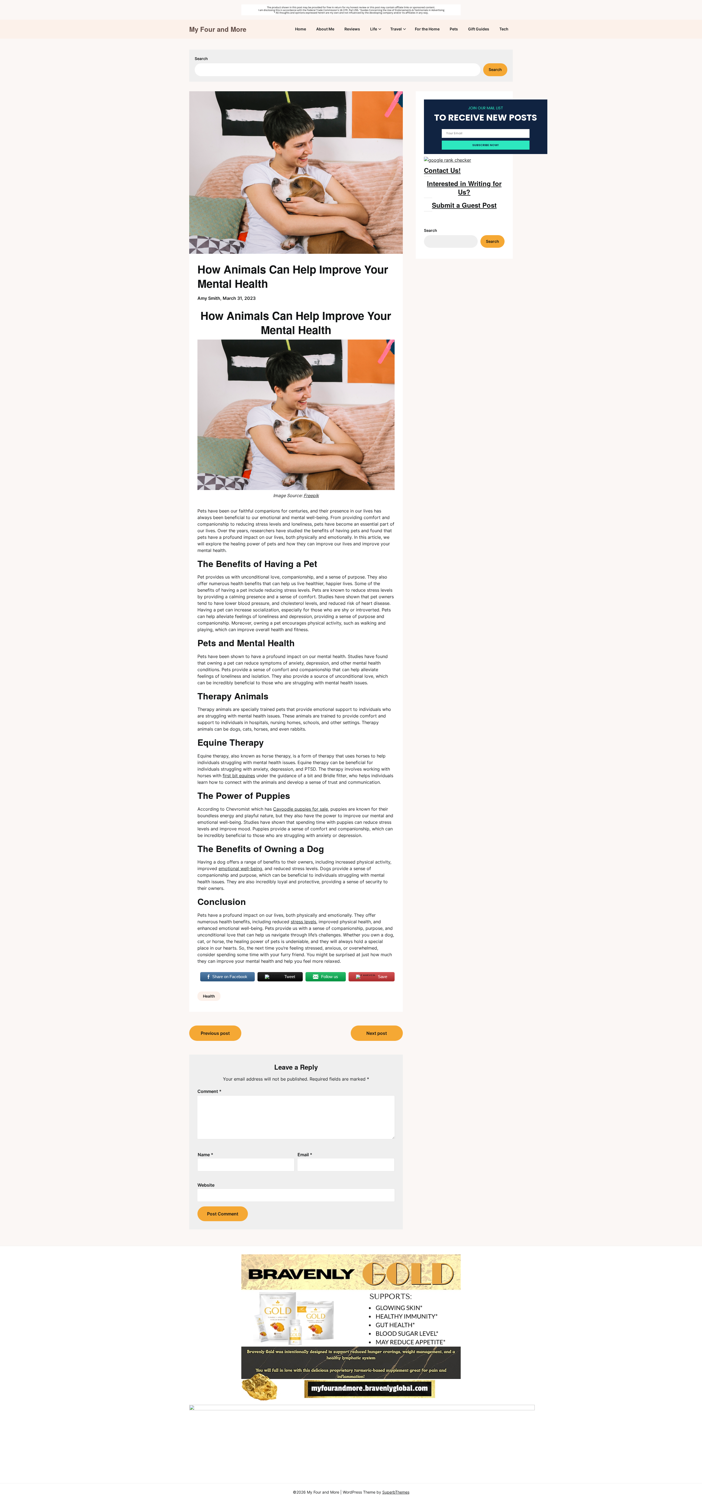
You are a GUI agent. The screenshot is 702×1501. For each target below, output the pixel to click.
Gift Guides (478, 29)
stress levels (303, 921)
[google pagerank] (447, 160)
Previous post (215, 1033)
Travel (396, 29)
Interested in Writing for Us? (464, 187)
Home (300, 29)
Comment (209, 1091)
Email (305, 1154)
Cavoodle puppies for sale (300, 809)
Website (205, 1185)
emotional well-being (240, 868)
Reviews (352, 29)
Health (209, 996)
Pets (454, 29)
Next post (376, 1033)
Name (205, 1154)
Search (201, 58)
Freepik (311, 495)
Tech (503, 29)
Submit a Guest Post (464, 205)
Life (373, 29)
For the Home (427, 29)
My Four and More (217, 29)
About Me (325, 29)
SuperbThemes (395, 1492)
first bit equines (239, 775)
